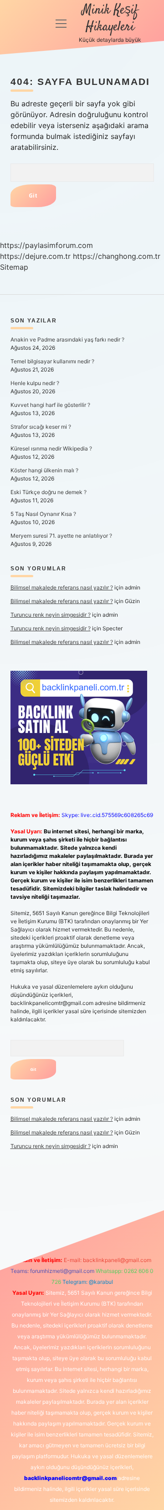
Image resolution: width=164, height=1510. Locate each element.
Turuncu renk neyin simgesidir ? (50, 614)
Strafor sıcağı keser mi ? (40, 426)
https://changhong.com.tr (116, 256)
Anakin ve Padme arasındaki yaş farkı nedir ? (67, 339)
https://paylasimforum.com (46, 245)
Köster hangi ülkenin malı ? (44, 470)
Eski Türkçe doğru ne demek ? (48, 492)
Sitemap (14, 267)
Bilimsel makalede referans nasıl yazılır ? (61, 587)
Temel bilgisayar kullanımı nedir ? (52, 361)
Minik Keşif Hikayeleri (110, 18)
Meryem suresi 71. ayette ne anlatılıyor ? (61, 535)
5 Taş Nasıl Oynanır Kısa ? (43, 513)
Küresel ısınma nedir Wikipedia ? (51, 448)
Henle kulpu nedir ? (34, 383)
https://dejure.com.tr (35, 256)
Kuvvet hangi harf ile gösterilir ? (50, 404)
